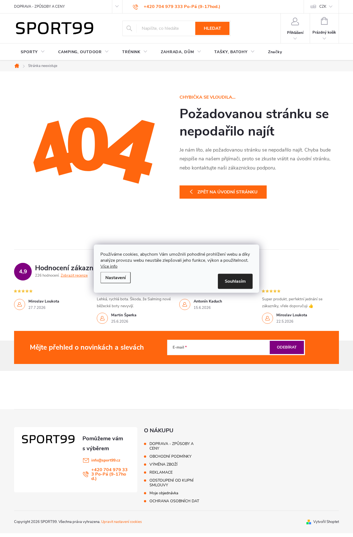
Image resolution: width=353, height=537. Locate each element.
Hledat (212, 28)
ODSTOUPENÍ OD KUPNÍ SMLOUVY (171, 483)
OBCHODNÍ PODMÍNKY (170, 456)
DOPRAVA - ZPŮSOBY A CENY (39, 6)
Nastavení (115, 277)
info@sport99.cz (105, 460)
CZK (322, 6)
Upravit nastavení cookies (121, 521)
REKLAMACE (161, 472)
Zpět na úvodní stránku (227, 192)
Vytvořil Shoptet (326, 521)
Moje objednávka (163, 493)
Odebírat (287, 347)
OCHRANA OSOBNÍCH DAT (174, 501)
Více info (108, 266)
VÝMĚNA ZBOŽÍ (163, 464)
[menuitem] (33, 52)
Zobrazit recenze (74, 275)
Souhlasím (235, 281)
